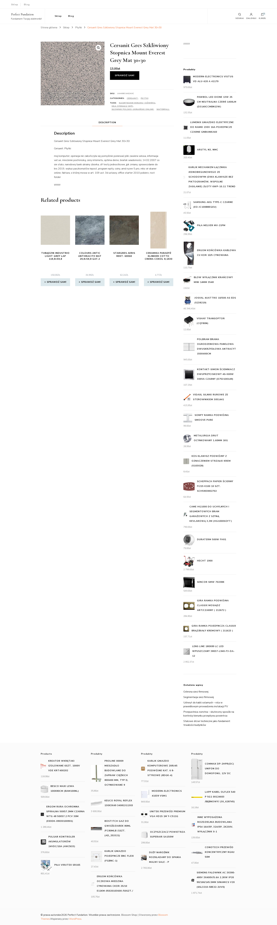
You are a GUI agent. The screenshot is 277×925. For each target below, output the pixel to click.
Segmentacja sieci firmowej (198, 697)
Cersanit (132, 98)
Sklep (14, 4)
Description (107, 122)
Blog (27, 4)
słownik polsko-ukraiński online (133, 109)
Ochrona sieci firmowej (195, 691)
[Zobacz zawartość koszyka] (262, 15)
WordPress (75, 919)
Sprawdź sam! (124, 75)
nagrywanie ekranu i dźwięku (137, 103)
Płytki (144, 98)
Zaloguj (251, 18)
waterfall (163, 109)
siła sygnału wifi (122, 106)
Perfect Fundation (22, 14)
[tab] (107, 122)
